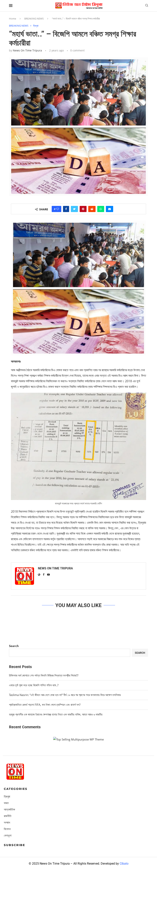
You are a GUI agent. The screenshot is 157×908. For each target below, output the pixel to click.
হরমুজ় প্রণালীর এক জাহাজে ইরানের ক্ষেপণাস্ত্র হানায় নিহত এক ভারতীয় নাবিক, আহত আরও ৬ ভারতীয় (55, 714)
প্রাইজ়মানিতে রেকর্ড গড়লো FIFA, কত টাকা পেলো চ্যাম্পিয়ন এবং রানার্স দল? (44, 704)
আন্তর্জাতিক (9, 809)
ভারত (6, 803)
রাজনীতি (7, 816)
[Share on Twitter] (74, 209)
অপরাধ (7, 822)
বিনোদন (7, 829)
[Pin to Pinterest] (83, 209)
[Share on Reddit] (92, 209)
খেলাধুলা (7, 835)
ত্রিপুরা (35, 25)
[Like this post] (57, 209)
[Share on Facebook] (66, 209)
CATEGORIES (15, 788)
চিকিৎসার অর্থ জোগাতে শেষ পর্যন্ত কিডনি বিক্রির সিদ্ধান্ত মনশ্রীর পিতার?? (43, 675)
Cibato (124, 863)
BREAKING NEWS (34, 18)
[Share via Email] (109, 209)
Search (14, 646)
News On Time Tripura (27, 50)
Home (12, 18)
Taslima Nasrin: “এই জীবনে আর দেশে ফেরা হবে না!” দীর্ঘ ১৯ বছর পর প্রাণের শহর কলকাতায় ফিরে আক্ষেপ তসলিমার (65, 695)
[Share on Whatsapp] (100, 209)
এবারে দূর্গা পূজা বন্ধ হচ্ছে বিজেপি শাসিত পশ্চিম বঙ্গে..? (33, 685)
